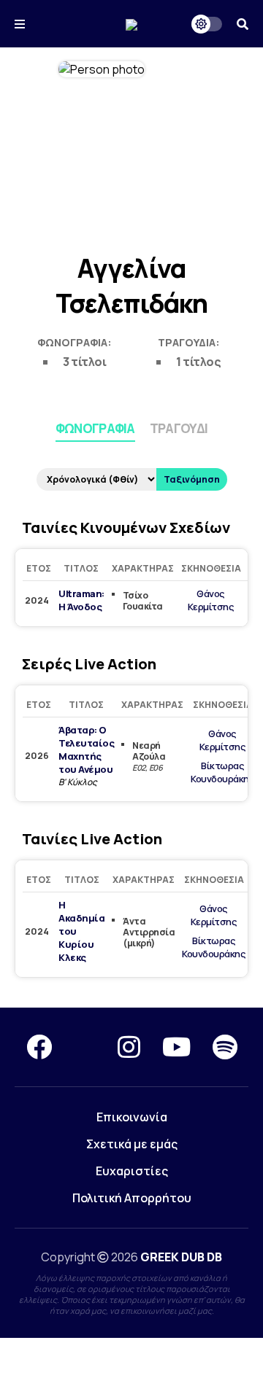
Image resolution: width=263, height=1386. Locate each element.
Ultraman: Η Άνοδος (81, 600)
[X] (85, 1046)
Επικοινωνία (131, 1117)
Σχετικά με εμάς (132, 1144)
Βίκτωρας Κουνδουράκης (222, 772)
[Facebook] (39, 1046)
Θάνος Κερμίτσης (211, 600)
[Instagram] (129, 1046)
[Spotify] (225, 1046)
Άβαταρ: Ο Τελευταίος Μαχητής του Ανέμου (86, 749)
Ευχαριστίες (132, 1171)
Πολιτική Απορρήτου (131, 1198)
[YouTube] (176, 1046)
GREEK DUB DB (181, 1257)
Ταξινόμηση (192, 479)
